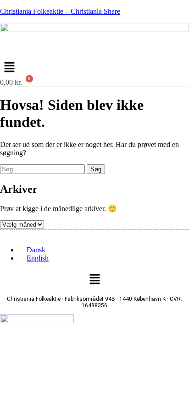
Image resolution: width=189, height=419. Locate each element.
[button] (9, 68)
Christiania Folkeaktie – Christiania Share (60, 11)
